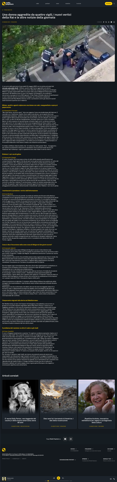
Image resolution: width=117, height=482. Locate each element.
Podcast (47, 3)
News (57, 3)
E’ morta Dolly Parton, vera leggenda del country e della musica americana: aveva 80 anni (20, 420)
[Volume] (111, 479)
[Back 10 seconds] (54, 478)
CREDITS (24, 458)
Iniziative (67, 3)
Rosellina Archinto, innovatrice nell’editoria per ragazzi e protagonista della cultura (97, 420)
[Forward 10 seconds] (63, 478)
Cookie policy (16, 458)
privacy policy (6, 458)
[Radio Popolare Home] (7, 3)
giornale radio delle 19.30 (10, 88)
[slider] (48, 480)
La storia (79, 3)
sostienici (108, 3)
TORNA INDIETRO (8, 10)
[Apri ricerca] (114, 3)
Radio (37, 3)
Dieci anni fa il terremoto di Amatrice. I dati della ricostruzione (58, 420)
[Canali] (114, 479)
